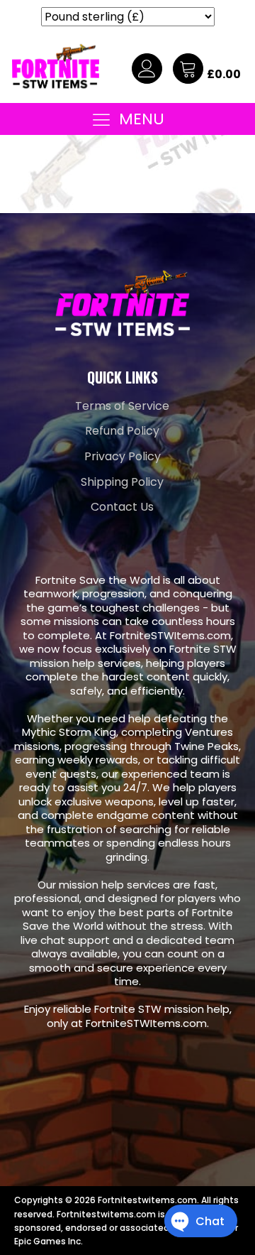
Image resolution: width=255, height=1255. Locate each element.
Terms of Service (122, 406)
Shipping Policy (122, 482)
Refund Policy (122, 431)
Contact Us (122, 507)
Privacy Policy (122, 456)
